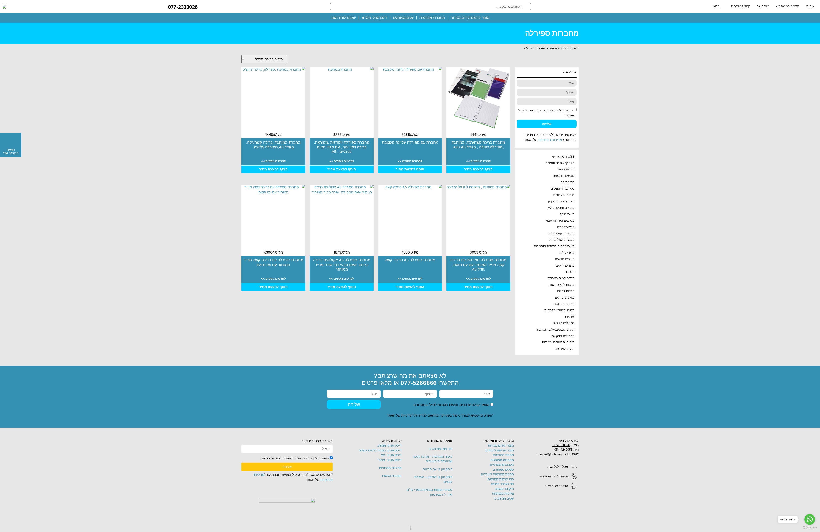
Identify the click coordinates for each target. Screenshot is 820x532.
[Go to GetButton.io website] (810, 527)
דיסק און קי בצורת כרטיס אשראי (380, 450)
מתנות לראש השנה (561, 284)
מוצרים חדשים (564, 259)
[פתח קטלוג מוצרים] (728, 6)
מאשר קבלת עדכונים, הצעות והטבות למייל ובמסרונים (451, 405)
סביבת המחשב (564, 304)
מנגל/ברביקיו (565, 227)
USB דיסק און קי (563, 156)
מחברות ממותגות (432, 17)
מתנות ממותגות (503, 455)
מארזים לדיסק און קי (560, 201)
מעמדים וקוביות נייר (561, 233)
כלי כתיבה (567, 182)
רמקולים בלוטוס (563, 323)
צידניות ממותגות (503, 493)
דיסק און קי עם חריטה (437, 469)
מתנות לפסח (565, 291)
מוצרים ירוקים (565, 265)
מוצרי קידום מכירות (501, 445)
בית (576, 48)
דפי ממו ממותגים (440, 448)
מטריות (569, 272)
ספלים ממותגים (503, 469)
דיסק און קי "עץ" (390, 455)
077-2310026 (183, 7)
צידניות (569, 316)
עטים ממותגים (403, 17)
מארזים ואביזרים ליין (560, 208)
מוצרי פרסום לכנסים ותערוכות (554, 246)
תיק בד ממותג (504, 489)
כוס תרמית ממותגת (501, 479)
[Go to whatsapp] (809, 519)
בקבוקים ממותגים (502, 464)
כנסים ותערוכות (563, 195)
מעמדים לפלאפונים (561, 240)
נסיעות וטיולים (564, 297)
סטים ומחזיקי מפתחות (559, 310)
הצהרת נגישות (391, 476)
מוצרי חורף (567, 214)
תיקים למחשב (564, 348)
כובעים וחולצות (564, 175)
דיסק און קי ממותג (374, 17)
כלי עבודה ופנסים (562, 188)
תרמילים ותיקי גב (562, 336)
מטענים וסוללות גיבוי (560, 220)
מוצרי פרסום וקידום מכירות (470, 17)
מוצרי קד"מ (566, 252)
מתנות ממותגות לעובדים (497, 474)
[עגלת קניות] (204, 6)
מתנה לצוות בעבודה (560, 278)
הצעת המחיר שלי (11, 151)
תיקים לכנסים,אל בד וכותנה (555, 329)
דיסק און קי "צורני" (389, 460)
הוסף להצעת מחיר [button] (478, 169)
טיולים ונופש (566, 169)
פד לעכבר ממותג (502, 484)
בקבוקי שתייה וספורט (559, 163)
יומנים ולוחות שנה (343, 17)
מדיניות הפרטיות (550, 140)
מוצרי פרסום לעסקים (499, 450)
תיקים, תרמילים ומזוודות (558, 342)
